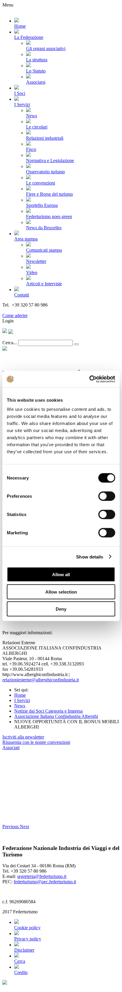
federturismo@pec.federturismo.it (45, 881)
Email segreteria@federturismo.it (33, 310)
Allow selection (61, 591)
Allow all (61, 574)
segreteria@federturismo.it (41, 876)
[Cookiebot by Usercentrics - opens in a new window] (89, 379)
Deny (61, 609)
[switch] (106, 496)
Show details (89, 556)
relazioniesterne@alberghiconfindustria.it (40, 679)
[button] (11, 826)
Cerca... (9, 342)
